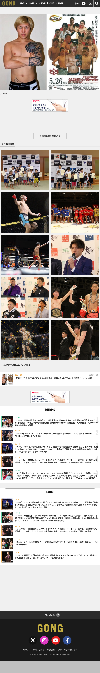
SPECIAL (32, 3)
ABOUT (26, 649)
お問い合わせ (38, 649)
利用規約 (51, 649)
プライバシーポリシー (68, 649)
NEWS (22, 3)
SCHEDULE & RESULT (46, 3)
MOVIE (60, 3)
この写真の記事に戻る (50, 136)
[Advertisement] (50, 587)
